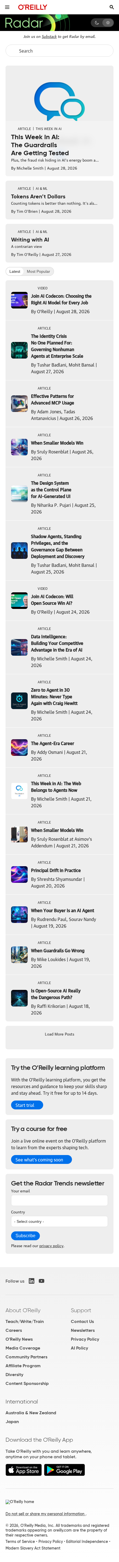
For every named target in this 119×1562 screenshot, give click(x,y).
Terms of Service (20, 1541)
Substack (49, 36)
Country (18, 1211)
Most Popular (38, 271)
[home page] (32, 7)
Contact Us (82, 1321)
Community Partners (26, 1357)
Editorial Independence (87, 1541)
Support (81, 1310)
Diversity (14, 1374)
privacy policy (51, 1245)
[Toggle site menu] (7, 7)
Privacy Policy (85, 1339)
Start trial (24, 1105)
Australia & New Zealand (31, 1413)
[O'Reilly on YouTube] (41, 1281)
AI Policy (79, 1348)
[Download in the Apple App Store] (24, 1474)
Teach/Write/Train (25, 1321)
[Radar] (37, 22)
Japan (12, 1422)
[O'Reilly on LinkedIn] (31, 1281)
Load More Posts (59, 1033)
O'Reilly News (19, 1339)
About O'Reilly (23, 1310)
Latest (14, 271)
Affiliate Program (23, 1366)
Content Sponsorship (27, 1383)
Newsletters (83, 1330)
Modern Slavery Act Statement (33, 1548)
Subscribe (25, 1235)
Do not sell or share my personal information (46, 1513)
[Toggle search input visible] (111, 7)
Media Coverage (23, 1348)
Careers (14, 1330)
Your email (20, 1190)
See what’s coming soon (39, 1159)
